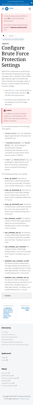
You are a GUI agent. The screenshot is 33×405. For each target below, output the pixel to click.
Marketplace (5, 380)
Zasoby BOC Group (7, 383)
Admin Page (15, 90)
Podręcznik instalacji (7, 339)
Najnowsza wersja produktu (9, 378)
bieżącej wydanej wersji (19, 27)
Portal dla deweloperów (8, 386)
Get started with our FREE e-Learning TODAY (15, 4)
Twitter (3, 357)
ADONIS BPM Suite (7, 375)
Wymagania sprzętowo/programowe (12, 342)
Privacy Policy (24, 399)
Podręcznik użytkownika (8, 334)
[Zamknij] (31, 3)
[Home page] (3, 36)
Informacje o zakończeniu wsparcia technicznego (15, 344)
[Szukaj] (29, 8)
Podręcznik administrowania (10, 337)
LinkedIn (4, 360)
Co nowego (5, 332)
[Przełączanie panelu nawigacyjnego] (3, 8)
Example (8, 296)
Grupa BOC (5, 373)
